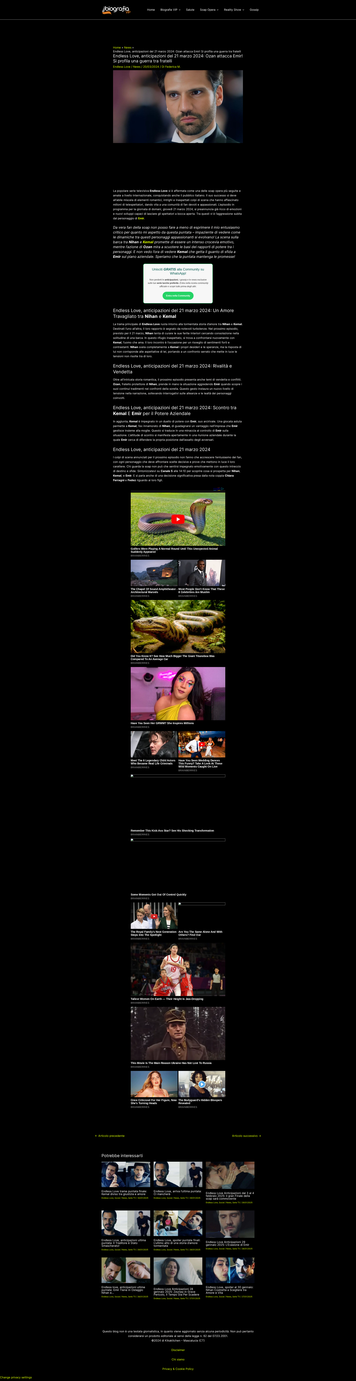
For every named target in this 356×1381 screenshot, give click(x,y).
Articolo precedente (110, 1135)
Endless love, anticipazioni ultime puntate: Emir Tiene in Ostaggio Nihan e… (123, 1290)
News (136, 66)
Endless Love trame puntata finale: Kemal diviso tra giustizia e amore (124, 1193)
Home (151, 9)
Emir (141, 218)
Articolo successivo (246, 1135)
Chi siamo (178, 1359)
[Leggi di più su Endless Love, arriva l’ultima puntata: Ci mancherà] (178, 1174)
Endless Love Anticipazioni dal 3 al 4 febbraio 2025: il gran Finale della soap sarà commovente (230, 1195)
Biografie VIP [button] (168, 9)
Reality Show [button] (232, 9)
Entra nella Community (178, 296)
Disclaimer (178, 1350)
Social (117, 1198)
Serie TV (132, 1198)
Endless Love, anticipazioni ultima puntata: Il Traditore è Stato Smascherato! (124, 1243)
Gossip (254, 9)
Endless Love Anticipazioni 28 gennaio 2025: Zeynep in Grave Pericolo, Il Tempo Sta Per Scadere (176, 1291)
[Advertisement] (178, 168)
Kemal (148, 242)
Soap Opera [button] (207, 9)
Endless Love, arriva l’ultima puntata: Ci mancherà (178, 1193)
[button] (179, 10)
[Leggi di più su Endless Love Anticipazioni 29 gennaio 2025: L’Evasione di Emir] (230, 1224)
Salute (190, 9)
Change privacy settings (16, 1377)
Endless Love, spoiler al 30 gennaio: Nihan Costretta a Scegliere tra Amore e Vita (229, 1290)
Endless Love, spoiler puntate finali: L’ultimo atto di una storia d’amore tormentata (177, 1243)
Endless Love (121, 66)
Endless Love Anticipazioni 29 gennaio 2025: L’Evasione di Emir (227, 1243)
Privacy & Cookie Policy (178, 1369)
